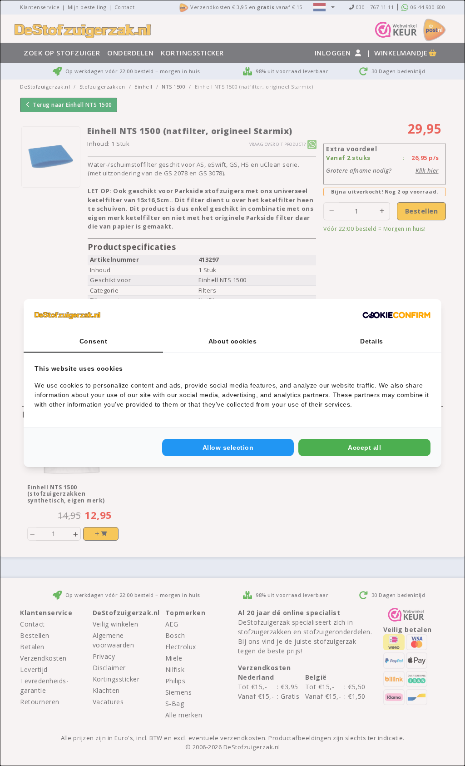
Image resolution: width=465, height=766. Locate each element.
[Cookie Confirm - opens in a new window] (396, 315)
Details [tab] (371, 341)
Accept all (364, 447)
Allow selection (228, 447)
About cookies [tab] (232, 341)
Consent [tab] (93, 341)
